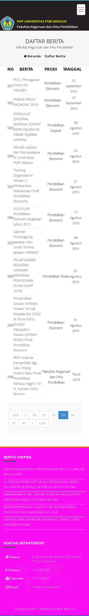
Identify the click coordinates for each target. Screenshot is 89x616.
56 (34, 415)
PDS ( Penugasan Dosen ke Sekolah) (26, 84)
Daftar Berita (55, 56)
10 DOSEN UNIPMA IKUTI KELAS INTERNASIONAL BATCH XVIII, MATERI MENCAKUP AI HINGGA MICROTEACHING (41, 484)
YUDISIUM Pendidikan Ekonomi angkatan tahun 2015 (27, 216)
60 (73, 415)
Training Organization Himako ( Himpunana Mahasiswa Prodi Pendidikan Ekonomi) (26, 186)
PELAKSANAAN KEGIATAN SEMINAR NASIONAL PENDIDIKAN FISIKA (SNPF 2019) (24, 275)
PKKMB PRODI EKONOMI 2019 (25, 102)
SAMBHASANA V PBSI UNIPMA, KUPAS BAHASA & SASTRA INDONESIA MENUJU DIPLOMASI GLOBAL (42, 497)
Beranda (34, 56)
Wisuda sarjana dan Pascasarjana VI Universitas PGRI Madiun (26, 155)
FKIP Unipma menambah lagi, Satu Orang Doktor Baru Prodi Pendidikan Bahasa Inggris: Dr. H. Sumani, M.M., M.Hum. (27, 375)
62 (23, 423)
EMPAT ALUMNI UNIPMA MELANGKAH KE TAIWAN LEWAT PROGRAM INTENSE (42, 522)
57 (44, 415)
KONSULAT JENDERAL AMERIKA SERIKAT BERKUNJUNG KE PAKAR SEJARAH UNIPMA (27, 126)
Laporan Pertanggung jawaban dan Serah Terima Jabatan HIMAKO (26, 242)
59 (63, 415)
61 (14, 423)
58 (53, 415)
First (16, 415)
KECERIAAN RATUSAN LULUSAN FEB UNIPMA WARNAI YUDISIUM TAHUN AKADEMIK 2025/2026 (40, 509)
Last (42, 423)
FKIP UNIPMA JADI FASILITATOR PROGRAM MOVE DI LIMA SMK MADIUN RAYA (44, 471)
